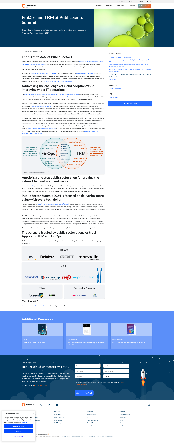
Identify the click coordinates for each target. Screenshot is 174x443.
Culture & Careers (125, 414)
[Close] (33, 414)
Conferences (114, 97)
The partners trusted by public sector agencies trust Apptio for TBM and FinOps (130, 75)
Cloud (112, 88)
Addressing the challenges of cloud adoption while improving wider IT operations (130, 61)
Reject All (18, 431)
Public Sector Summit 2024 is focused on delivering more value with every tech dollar (130, 70)
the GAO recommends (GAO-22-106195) (44, 73)
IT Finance (118, 88)
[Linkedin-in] (48, 404)
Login (150, 1)
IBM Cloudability (59, 417)
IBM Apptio (57, 414)
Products (109, 5)
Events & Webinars (92, 426)
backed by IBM (29, 186)
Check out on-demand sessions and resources (36, 306)
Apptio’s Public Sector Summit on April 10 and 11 (53, 204)
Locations (122, 426)
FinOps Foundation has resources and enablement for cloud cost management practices (51, 94)
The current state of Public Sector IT (120, 57)
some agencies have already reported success (42, 128)
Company (132, 5)
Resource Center (91, 414)
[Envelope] (57, 404)
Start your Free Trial (84, 393)
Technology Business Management (41, 106)
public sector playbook (73, 97)
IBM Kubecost (58, 420)
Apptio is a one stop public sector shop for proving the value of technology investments (128, 65)
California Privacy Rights (88, 436)
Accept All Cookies (18, 426)
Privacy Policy (66, 436)
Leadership (123, 417)
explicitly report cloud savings (85, 73)
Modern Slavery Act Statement (104, 436)
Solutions (99, 5)
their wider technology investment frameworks (57, 81)
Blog (88, 417)
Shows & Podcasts (92, 423)
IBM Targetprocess (59, 423)
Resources (120, 5)
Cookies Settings (75, 436)
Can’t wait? (112, 79)
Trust (121, 420)
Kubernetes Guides (92, 420)
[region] (18, 426)
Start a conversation (40, 385)
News (121, 423)
